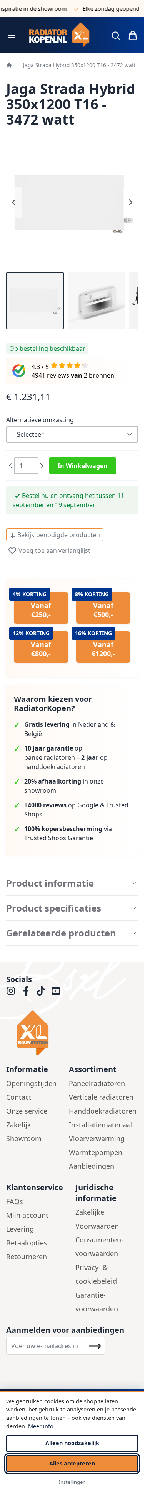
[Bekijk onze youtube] (55, 991)
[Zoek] (115, 35)
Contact (19, 1097)
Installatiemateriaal (101, 1124)
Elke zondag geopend (104, 8)
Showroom (24, 1138)
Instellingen (72, 1482)
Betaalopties (26, 1242)
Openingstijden (31, 1083)
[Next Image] (130, 202)
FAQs (14, 1201)
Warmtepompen (95, 1152)
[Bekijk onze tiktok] (40, 991)
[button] (35, 300)
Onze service (26, 1111)
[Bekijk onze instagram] (10, 991)
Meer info (40, 1426)
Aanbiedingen (91, 1166)
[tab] (72, 883)
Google (87, 805)
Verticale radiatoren (101, 1097)
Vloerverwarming (97, 1138)
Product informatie (50, 883)
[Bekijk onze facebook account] (25, 991)
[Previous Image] (14, 202)
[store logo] (62, 35)
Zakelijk (18, 1124)
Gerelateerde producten (61, 933)
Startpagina (9, 65)
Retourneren (26, 1256)
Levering (20, 1229)
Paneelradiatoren (97, 1083)
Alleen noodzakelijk (72, 1443)
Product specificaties (53, 908)
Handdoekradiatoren (103, 1111)
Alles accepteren (72, 1463)
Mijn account (27, 1215)
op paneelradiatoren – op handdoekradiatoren (66, 757)
